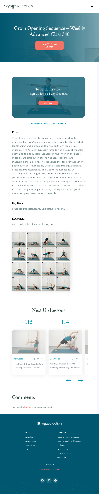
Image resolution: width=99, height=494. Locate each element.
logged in (28, 407)
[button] (92, 6)
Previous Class (41, 124)
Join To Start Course (49, 45)
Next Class (58, 124)
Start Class (17, 352)
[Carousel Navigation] (48, 381)
